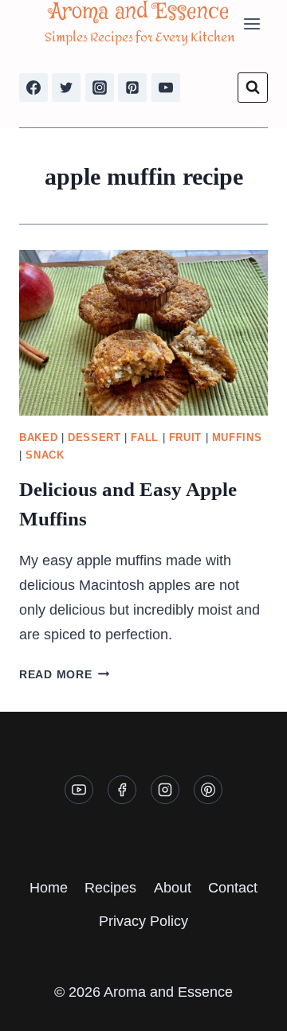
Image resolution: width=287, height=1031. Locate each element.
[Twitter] (66, 87)
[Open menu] (251, 23)
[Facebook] (33, 87)
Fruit (185, 437)
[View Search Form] (253, 87)
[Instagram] (99, 87)
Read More (64, 674)
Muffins (236, 437)
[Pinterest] (132, 87)
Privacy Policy (143, 921)
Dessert (94, 437)
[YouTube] (165, 87)
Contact (233, 888)
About (172, 888)
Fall (145, 437)
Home (48, 888)
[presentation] (143, 333)
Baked (38, 437)
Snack (45, 455)
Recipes (110, 888)
